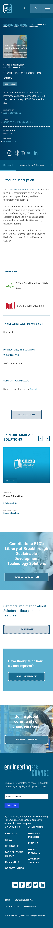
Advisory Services (34, 861)
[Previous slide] (40, 438)
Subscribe (11, 805)
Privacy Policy (12, 906)
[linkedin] (36, 153)
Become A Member (26, 739)
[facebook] (21, 153)
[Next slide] (47, 438)
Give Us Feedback (26, 676)
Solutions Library (15, 25)
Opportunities (14, 868)
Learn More (26, 629)
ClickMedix (35, 389)
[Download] (9, 153)
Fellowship (12, 846)
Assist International (12, 113)
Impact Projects (34, 851)
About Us (11, 833)
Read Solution (10, 503)
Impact (9, 839)
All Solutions (26, 414)
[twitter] (28, 153)
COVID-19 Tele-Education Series (23, 189)
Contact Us (12, 827)
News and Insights (34, 835)
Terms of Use (30, 906)
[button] (47, 8)
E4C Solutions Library (14, 854)
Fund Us (33, 843)
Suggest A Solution (26, 577)
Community (12, 862)
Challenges (35, 827)
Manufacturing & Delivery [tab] (32, 165)
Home (7, 900)
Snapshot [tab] (8, 165)
